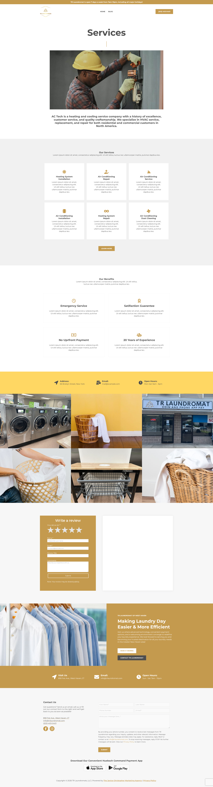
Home (102, 12)
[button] (164, 11)
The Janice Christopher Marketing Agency (123, 781)
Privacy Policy (128, 742)
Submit (104, 750)
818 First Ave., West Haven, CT (71, 678)
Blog (110, 12)
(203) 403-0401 (49, 723)
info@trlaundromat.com (111, 678)
